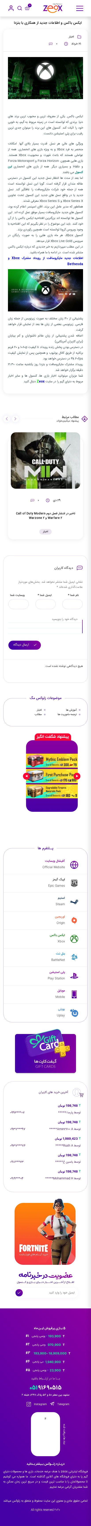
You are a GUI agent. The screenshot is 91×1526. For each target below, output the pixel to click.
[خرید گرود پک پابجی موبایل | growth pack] (52, 776)
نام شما (73, 595)
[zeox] (53, 8)
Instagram (40, 1404)
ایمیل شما (45, 595)
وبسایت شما (17, 595)
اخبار (71, 36)
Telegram (63, 1404)
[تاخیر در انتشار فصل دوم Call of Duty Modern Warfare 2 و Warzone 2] (45, 460)
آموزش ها (71, 710)
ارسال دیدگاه (21, 644)
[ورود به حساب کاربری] (11, 8)
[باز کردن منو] (79, 8)
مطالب (38, 714)
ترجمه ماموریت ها (67, 714)
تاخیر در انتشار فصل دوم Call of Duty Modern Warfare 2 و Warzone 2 (45, 515)
